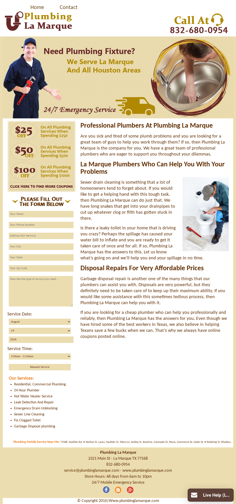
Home (37, 7)
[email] (91, 470)
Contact (68, 7)
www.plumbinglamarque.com (147, 470)
